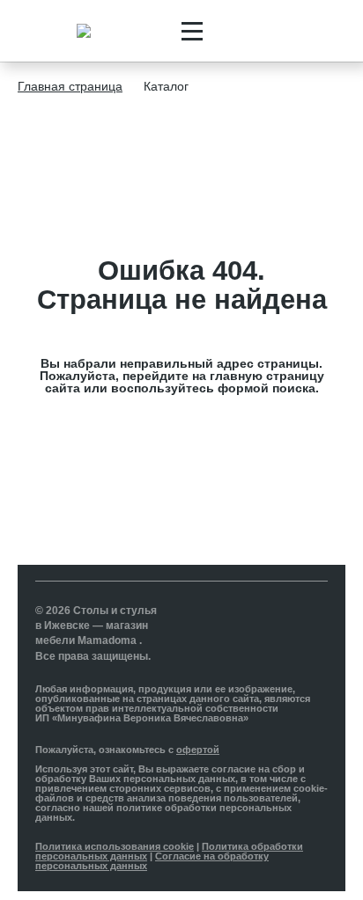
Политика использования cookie (114, 846)
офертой (197, 749)
